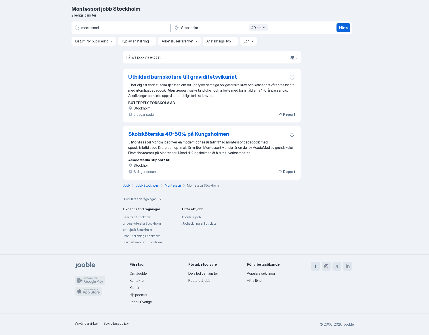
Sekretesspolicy (116, 323)
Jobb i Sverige (141, 302)
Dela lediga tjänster (203, 273)
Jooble (348, 324)
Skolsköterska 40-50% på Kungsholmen (178, 134)
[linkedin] (347, 266)
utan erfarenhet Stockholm (142, 242)
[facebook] (315, 266)
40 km (256, 27)
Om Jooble (138, 273)
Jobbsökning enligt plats (199, 223)
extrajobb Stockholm (137, 230)
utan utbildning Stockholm (141, 236)
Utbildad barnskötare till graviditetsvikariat (182, 77)
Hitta (343, 27)
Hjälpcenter (138, 295)
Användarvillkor (86, 323)
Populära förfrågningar (140, 199)
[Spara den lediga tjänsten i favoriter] (292, 77)
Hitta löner (255, 280)
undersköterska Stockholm (142, 223)
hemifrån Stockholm (137, 217)
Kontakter (137, 280)
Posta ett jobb (199, 280)
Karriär (134, 287)
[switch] (293, 57)
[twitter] (336, 266)
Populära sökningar (261, 273)
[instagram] (326, 266)
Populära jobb (191, 217)
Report (289, 114)
